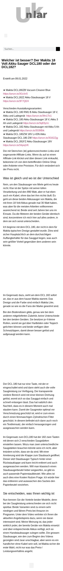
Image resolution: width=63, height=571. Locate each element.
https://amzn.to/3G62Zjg (45, 138)
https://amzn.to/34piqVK (16, 145)
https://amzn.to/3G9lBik (31, 130)
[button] (5, 35)
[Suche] (58, 49)
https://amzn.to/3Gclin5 (15, 93)
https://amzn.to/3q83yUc (36, 123)
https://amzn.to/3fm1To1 (39, 115)
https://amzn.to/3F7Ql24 (16, 101)
